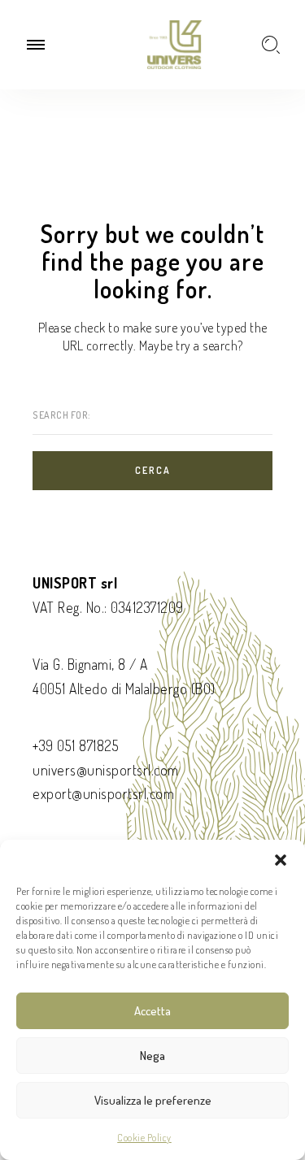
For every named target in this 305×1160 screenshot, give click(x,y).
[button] (280, 860)
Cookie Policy (144, 1138)
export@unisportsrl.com (103, 793)
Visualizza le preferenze (152, 1100)
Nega (152, 1055)
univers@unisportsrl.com (106, 770)
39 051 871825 (79, 745)
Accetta (152, 1011)
